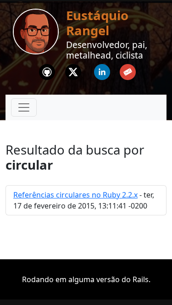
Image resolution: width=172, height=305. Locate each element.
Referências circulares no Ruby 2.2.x (75, 195)
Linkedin (102, 69)
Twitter (73, 69)
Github (47, 69)
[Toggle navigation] (24, 107)
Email (127, 69)
